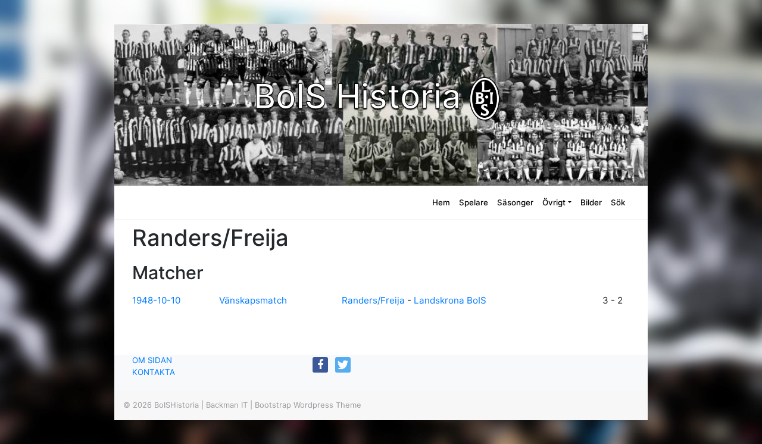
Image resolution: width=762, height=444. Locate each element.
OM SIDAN (152, 360)
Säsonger (515, 202)
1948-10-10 (156, 300)
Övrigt (554, 202)
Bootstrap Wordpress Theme (308, 404)
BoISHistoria (176, 404)
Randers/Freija (374, 300)
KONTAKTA (153, 372)
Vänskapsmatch (253, 300)
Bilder (591, 202)
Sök (618, 202)
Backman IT (227, 404)
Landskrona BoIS (450, 300)
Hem (441, 202)
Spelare (473, 202)
